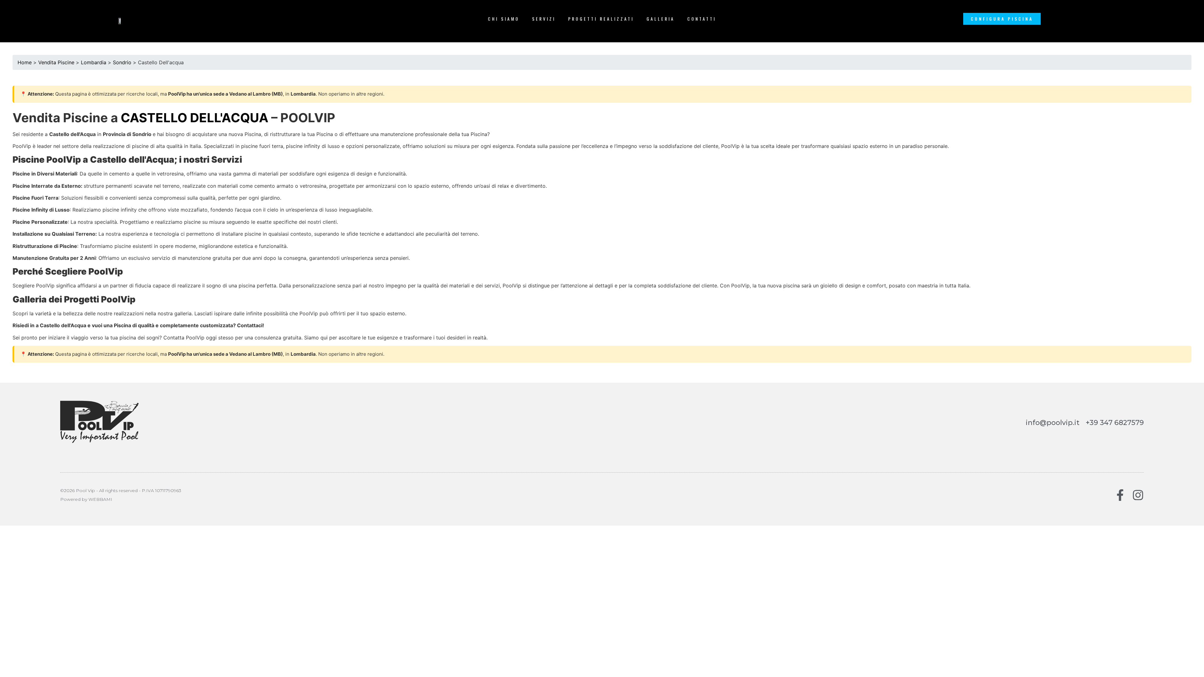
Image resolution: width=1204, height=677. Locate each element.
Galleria (661, 18)
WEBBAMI (100, 499)
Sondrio (122, 62)
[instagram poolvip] (1138, 495)
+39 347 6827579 (1115, 422)
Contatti (701, 18)
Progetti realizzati (601, 18)
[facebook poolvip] (1120, 495)
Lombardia (93, 62)
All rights (108, 490)
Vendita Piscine (56, 62)
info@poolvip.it (1053, 422)
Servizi (544, 18)
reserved (128, 490)
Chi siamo (504, 18)
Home (25, 62)
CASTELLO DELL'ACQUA (194, 117)
